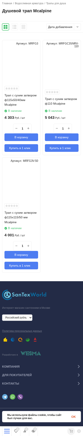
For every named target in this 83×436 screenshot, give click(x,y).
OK (73, 416)
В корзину (21, 137)
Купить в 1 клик (19, 148)
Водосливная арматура (29, 3)
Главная (7, 3)
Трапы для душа (56, 3)
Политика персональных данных (22, 330)
